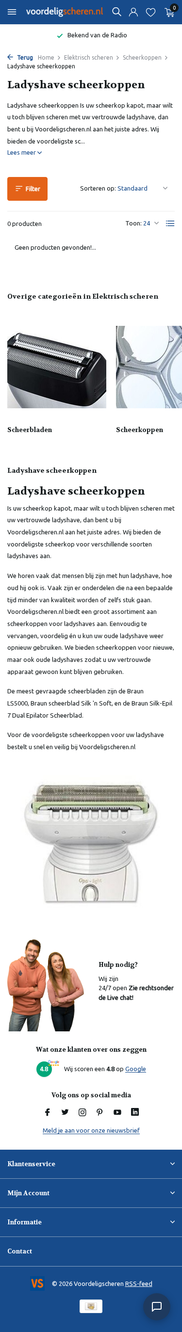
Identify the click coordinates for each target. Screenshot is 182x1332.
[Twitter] (65, 1113)
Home (46, 57)
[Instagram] (82, 1113)
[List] (170, 223)
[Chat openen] (156, 1306)
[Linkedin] (135, 1113)
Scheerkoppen (142, 57)
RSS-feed (138, 1283)
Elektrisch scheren (88, 57)
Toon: (133, 223)
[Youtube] (117, 1113)
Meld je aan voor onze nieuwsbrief (91, 1130)
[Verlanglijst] (151, 12)
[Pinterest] (100, 1113)
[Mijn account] (133, 12)
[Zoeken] (116, 11)
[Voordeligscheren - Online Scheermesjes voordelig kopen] (65, 12)
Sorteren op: (98, 188)
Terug (24, 57)
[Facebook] (47, 1113)
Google (135, 1068)
